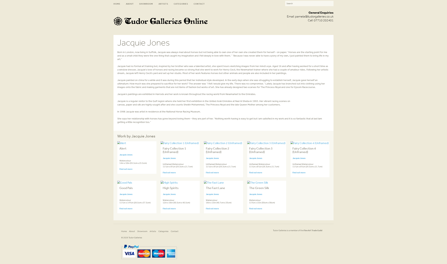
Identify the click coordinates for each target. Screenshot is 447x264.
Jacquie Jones (126, 154)
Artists (163, 3)
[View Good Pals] (124, 182)
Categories (181, 3)
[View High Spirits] (169, 182)
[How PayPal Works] (149, 260)
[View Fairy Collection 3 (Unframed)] (266, 143)
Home (116, 3)
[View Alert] (121, 143)
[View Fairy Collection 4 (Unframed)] (310, 143)
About (130, 3)
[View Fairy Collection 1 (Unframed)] (180, 143)
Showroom (146, 3)
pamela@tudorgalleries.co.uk (314, 16)
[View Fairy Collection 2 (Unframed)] (223, 143)
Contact (199, 3)
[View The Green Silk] (257, 182)
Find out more (125, 169)
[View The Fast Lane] (214, 182)
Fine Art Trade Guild (313, 230)
